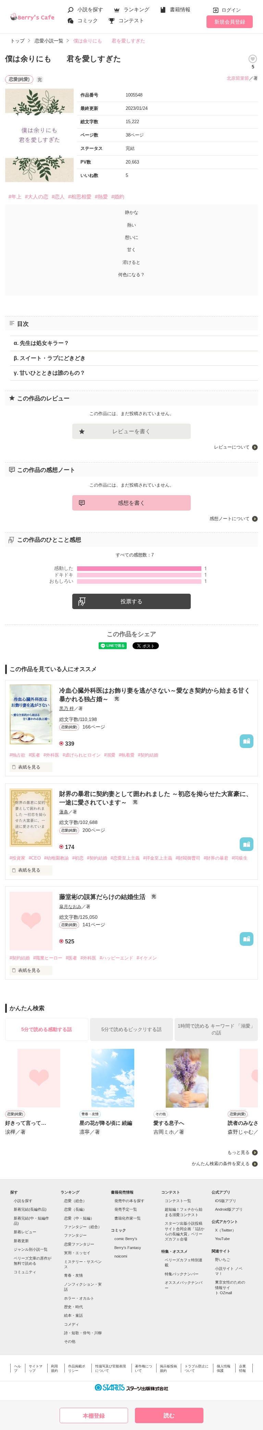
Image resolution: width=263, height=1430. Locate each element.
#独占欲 (17, 755)
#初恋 (78, 858)
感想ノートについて (230, 518)
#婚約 (117, 196)
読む (169, 1415)
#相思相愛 (79, 196)
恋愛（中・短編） (79, 1218)
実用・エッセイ (77, 1253)
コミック (87, 20)
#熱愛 (101, 196)
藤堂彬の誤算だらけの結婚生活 (103, 896)
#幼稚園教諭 (56, 858)
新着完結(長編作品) (30, 1209)
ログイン (231, 10)
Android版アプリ (229, 1209)
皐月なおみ (70, 906)
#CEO (35, 858)
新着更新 (21, 1241)
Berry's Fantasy (127, 1248)
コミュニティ (25, 1272)
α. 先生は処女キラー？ (41, 343)
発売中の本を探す (129, 1201)
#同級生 (240, 858)
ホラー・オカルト (79, 1298)
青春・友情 (73, 1275)
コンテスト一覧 (178, 1201)
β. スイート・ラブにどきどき (50, 358)
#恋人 (58, 196)
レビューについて (232, 447)
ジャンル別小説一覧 (31, 1249)
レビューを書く (131, 431)
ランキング (136, 9)
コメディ (71, 1324)
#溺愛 (109, 755)
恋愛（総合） (75, 1201)
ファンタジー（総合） (83, 1227)
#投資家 (17, 858)
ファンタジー (75, 1235)
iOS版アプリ (225, 1201)
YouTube (222, 1239)
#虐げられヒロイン (82, 755)
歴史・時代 (73, 1307)
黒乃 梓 (66, 708)
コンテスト (131, 20)
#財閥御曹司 (188, 858)
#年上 (15, 196)
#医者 (34, 755)
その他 (69, 1341)
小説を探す (90, 9)
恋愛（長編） (75, 1209)
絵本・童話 (73, 1315)
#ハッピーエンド (116, 958)
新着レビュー (25, 1232)
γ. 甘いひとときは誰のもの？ (49, 373)
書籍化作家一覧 (127, 1218)
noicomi (120, 1256)
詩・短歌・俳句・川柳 (83, 1333)
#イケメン (147, 958)
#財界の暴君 (216, 858)
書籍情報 (180, 9)
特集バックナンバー (182, 1274)
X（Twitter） (225, 1230)
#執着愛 (127, 755)
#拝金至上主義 (157, 858)
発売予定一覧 (125, 1209)
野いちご (222, 1260)
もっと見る (238, 1152)
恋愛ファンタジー (79, 1244)
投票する (131, 601)
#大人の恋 (36, 196)
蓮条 (63, 811)
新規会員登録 (229, 22)
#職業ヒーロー (47, 958)
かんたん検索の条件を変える (221, 1163)
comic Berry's (125, 1239)
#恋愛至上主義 (125, 858)
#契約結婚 (148, 755)
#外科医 (51, 755)
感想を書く (131, 503)
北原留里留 (238, 78)
